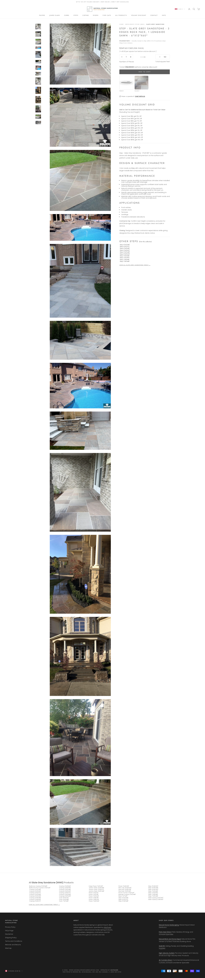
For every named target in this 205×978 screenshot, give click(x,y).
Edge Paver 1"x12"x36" (96, 886)
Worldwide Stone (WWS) (135, 24)
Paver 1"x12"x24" (94, 896)
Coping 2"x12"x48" (35, 889)
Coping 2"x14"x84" (65, 886)
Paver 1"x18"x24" (94, 899)
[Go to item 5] (38, 42)
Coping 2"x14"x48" (35, 898)
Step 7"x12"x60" (125, 258)
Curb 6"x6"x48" (64, 899)
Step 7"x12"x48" (125, 256)
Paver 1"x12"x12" (93, 892)
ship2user (107, 927)
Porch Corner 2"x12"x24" (126, 892)
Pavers (42, 15)
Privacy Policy (10, 927)
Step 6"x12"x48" (125, 245)
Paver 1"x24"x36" (124, 886)
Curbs (66, 15)
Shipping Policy (11, 938)
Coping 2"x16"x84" (65, 894)
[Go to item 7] (38, 54)
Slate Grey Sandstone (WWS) (47, 882)
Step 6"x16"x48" (125, 252)
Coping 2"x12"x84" (35, 894)
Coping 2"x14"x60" (35, 899)
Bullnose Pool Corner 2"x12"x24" (39, 887)
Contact (154, 15)
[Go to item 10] (38, 74)
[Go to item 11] (38, 81)
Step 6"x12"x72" (125, 247)
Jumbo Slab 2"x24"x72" (96, 889)
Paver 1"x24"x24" (94, 901)
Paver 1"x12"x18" (94, 894)
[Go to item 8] (38, 62)
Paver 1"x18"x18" (94, 898)
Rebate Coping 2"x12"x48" (127, 894)
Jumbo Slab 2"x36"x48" (96, 891)
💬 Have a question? (132, 96)
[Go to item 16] (38, 123)
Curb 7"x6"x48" (64, 901)
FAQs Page (9, 931)
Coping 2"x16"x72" (65, 892)
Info (164, 15)
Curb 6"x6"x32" (64, 898)
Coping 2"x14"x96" (65, 887)
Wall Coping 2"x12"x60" (155, 898)
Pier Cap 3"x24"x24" (125, 887)
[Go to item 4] (38, 34)
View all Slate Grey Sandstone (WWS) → (134, 265)
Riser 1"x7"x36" (123, 896)
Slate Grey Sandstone (155, 24)
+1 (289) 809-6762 (114, 972)
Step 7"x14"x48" (125, 259)
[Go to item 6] (38, 47)
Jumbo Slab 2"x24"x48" (96, 887)
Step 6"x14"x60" (125, 250)
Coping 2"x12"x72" (35, 892)
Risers (95, 15)
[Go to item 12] (38, 90)
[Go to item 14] (38, 109)
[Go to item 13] (38, 99)
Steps (76, 15)
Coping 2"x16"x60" (65, 891)
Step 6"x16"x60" (125, 254)
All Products (121, 15)
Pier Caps (107, 15)
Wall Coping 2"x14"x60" (155, 899)
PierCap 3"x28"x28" (125, 889)
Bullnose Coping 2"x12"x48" (38, 886)
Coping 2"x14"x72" (35, 901)
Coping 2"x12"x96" (35, 896)
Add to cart (145, 72)
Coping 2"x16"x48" (65, 889)
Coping (86, 15)
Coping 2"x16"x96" (65, 896)
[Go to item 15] (38, 116)
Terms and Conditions (13, 941)
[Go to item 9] (38, 67)
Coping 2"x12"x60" (35, 891)
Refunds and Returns (13, 945)
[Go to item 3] (38, 27)
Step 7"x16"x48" (125, 261)
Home (121, 24)
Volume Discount (138, 15)
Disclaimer (9, 934)
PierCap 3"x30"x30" (125, 891)
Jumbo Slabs (54, 15)
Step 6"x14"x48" (125, 248)
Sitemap (8, 948)
